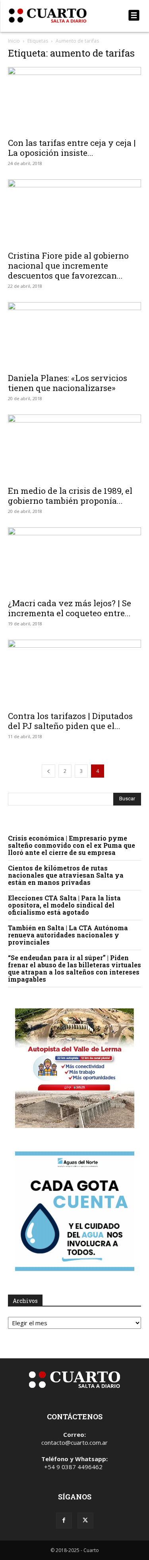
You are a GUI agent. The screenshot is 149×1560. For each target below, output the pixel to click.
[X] (85, 1521)
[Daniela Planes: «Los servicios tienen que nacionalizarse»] (74, 335)
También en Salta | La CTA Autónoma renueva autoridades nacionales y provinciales (68, 934)
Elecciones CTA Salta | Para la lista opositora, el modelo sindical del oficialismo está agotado (64, 905)
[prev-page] (48, 771)
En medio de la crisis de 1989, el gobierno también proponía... (70, 495)
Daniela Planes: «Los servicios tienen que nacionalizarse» (67, 382)
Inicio (14, 40)
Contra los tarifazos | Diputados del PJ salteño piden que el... (70, 720)
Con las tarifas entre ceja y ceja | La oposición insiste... (72, 147)
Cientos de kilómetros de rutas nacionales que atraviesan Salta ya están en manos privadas (66, 875)
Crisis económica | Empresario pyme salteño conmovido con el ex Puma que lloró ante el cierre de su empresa (71, 845)
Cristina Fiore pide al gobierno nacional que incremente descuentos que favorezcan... (68, 265)
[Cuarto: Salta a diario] (54, 16)
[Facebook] (64, 1521)
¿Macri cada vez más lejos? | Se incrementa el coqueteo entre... (69, 608)
